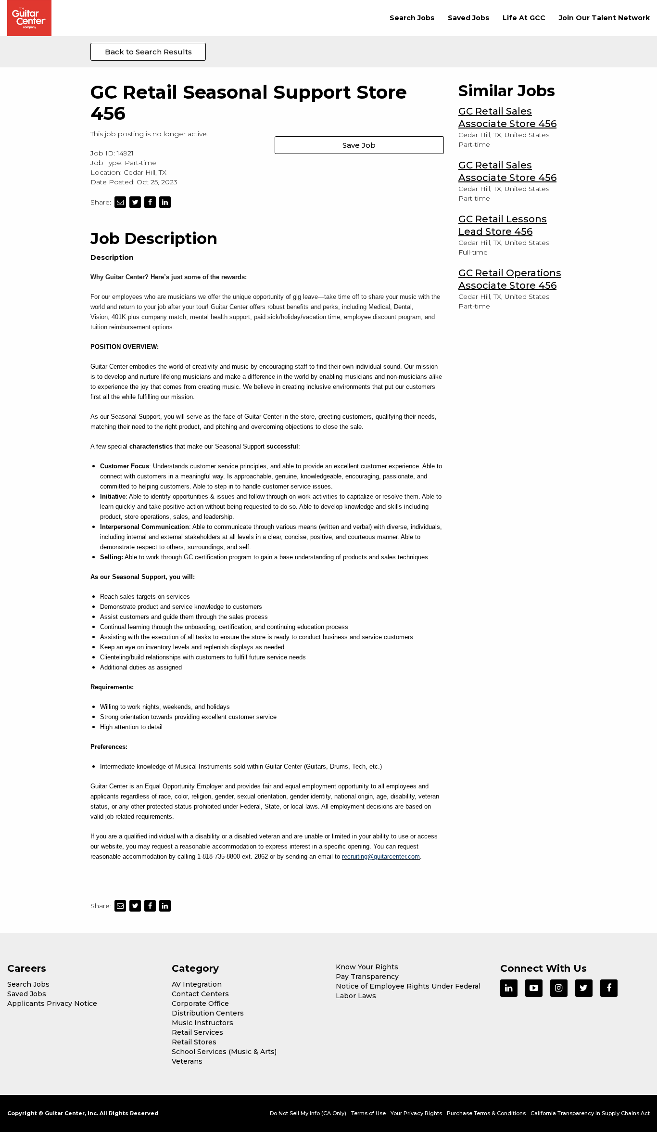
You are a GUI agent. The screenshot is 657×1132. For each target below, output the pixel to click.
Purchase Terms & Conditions (486, 1113)
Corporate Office (200, 1003)
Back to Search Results (148, 51)
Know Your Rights (367, 967)
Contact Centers (200, 994)
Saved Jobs (468, 17)
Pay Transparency (367, 976)
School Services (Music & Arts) (224, 1051)
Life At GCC (524, 17)
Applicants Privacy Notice (52, 1003)
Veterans (187, 1061)
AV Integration (197, 984)
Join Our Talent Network (604, 17)
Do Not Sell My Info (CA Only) (308, 1113)
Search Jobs (412, 17)
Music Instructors (202, 1022)
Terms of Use (368, 1113)
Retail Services (197, 1032)
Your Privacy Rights (416, 1113)
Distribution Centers (208, 1013)
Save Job (359, 145)
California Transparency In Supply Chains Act (590, 1113)
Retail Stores (194, 1042)
